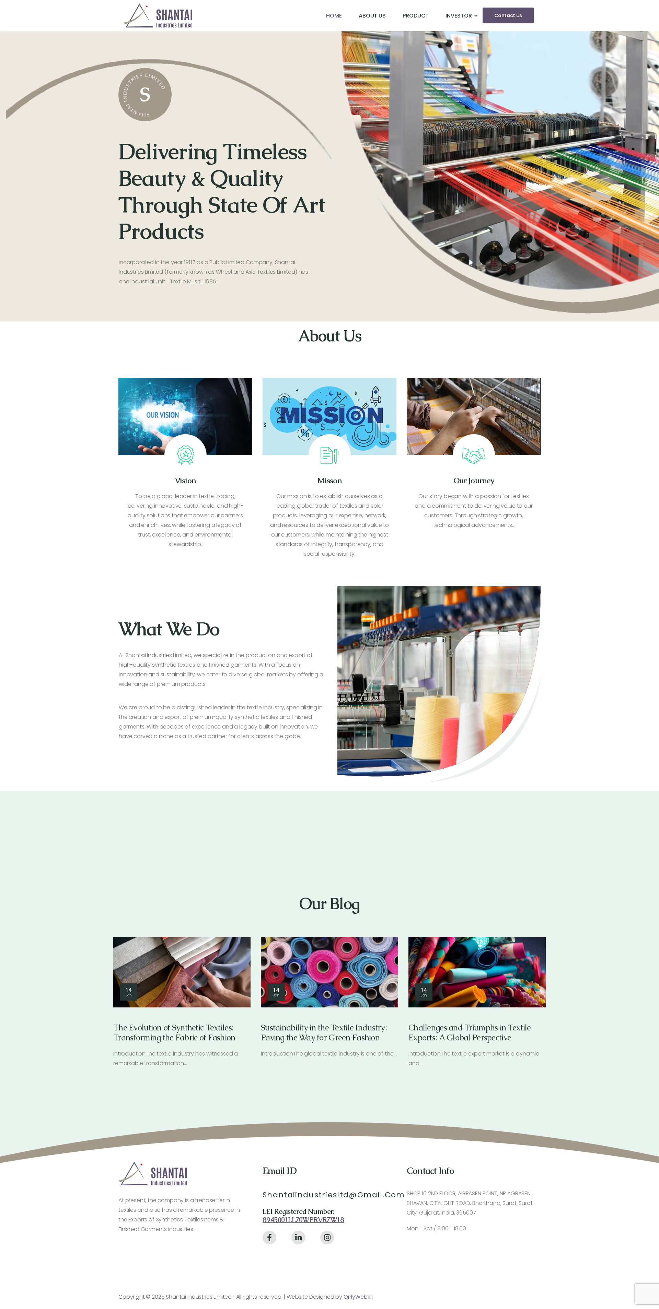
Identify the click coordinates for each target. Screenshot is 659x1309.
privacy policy (619, 1288)
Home (334, 16)
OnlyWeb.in (357, 1297)
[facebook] (269, 1237)
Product (416, 16)
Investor (459, 16)
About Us (372, 16)
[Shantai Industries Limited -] (158, 15)
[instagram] (327, 1237)
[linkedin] (298, 1237)
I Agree (467, 1287)
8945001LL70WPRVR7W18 (303, 1219)
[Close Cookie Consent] (646, 1288)
